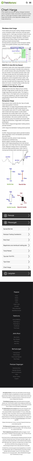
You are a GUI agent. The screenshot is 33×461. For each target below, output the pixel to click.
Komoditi (16, 306)
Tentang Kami (23, 406)
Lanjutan (11, 273)
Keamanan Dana (16, 368)
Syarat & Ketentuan (20, 418)
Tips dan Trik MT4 (8, 256)
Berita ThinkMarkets (16, 372)
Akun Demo (16, 337)
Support (16, 378)
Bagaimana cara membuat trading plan (15, 245)
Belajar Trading (16, 376)
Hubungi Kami (16, 352)
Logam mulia (16, 304)
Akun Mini (16, 343)
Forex (16, 295)
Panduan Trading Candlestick (12, 234)
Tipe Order (6, 262)
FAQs (16, 374)
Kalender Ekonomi (16, 370)
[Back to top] (29, 455)
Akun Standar (16, 339)
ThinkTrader (16, 328)
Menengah (12, 222)
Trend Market (7, 251)
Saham (16, 298)
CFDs (16, 302)
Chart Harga (7, 267)
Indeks (16, 300)
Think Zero (16, 341)
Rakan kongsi (16, 354)
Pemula (11, 215)
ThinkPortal (16, 326)
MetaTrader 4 (16, 324)
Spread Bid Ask (8, 229)
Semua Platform (16, 319)
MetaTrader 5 (16, 321)
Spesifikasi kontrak (16, 310)
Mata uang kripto (16, 308)
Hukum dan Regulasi (16, 357)
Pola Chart (6, 240)
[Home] (8, 2)
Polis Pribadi (16, 359)
